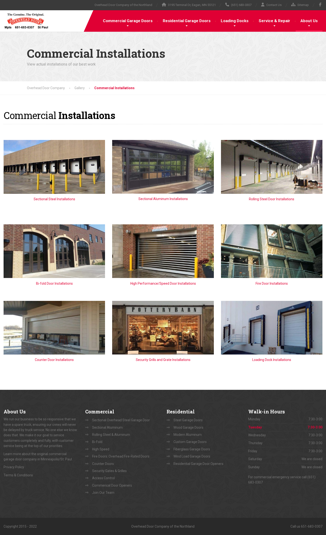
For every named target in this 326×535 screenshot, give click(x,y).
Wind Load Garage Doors (192, 456)
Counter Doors (103, 464)
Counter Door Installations (54, 360)
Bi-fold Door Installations (54, 283)
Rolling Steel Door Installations (271, 199)
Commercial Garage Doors (127, 20)
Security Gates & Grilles (109, 471)
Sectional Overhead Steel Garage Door (121, 420)
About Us (309, 20)
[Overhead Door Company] (26, 20)
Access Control (103, 478)
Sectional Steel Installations (54, 199)
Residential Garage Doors (186, 20)
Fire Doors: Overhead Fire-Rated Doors (120, 456)
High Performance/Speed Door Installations (163, 283)
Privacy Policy (14, 467)
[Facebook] (320, 4)
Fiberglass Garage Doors (192, 449)
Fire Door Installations (272, 283)
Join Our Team (103, 492)
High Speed (100, 449)
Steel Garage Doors (188, 420)
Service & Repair (274, 20)
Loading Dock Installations (271, 360)
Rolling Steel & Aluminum (111, 435)
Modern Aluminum (188, 435)
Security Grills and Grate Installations (163, 360)
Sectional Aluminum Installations (163, 199)
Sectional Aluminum (107, 427)
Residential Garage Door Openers (198, 464)
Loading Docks (234, 20)
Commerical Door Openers (112, 485)
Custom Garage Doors (190, 442)
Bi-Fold (97, 442)
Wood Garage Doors (188, 427)
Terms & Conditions (18, 475)
